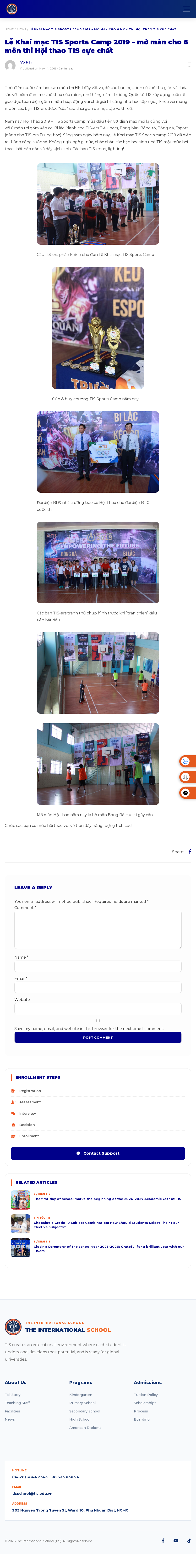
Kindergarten (80, 1395)
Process (141, 1411)
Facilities (12, 1411)
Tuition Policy (146, 1395)
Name (21, 957)
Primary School (82, 1403)
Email (20, 978)
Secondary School (84, 1411)
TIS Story (13, 1395)
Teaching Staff (17, 1403)
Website (22, 999)
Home (9, 29)
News (21, 29)
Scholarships (145, 1403)
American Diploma (85, 1428)
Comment (25, 907)
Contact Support (101, 1153)
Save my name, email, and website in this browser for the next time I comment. (89, 1028)
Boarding (142, 1419)
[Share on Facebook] (190, 851)
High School (79, 1419)
